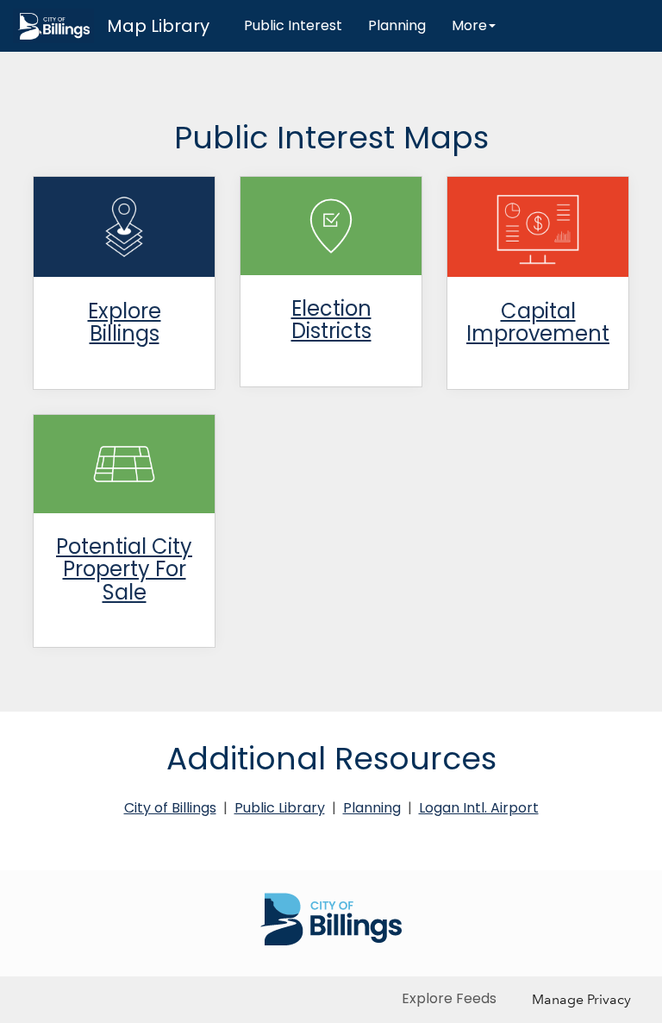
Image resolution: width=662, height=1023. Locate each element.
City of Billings (170, 808)
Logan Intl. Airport (479, 808)
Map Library (158, 26)
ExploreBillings (124, 322)
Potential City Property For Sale (124, 569)
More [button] (469, 25)
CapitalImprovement (537, 322)
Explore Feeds (449, 998)
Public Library (279, 808)
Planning (397, 25)
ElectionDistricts (331, 319)
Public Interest (293, 25)
